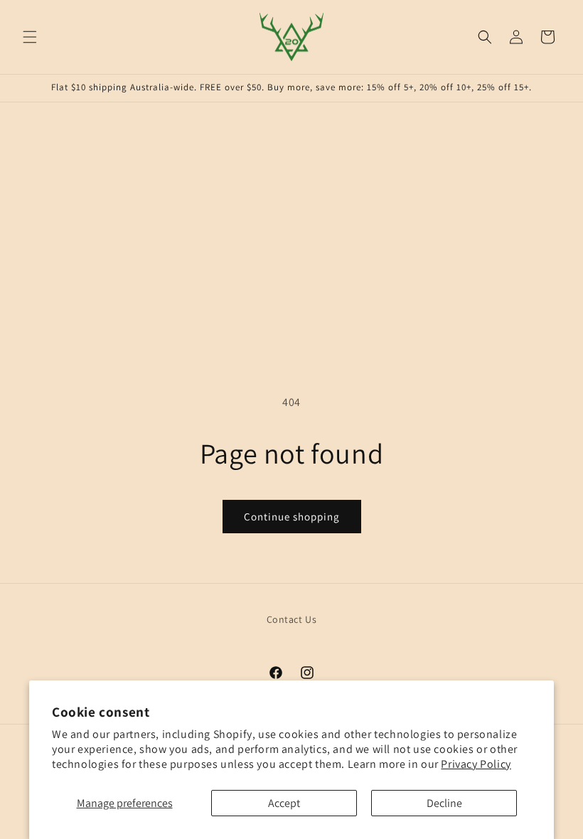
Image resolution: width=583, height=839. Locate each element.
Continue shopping (292, 516)
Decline (444, 803)
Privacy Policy (475, 764)
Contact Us (292, 619)
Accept (284, 803)
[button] (30, 37)
